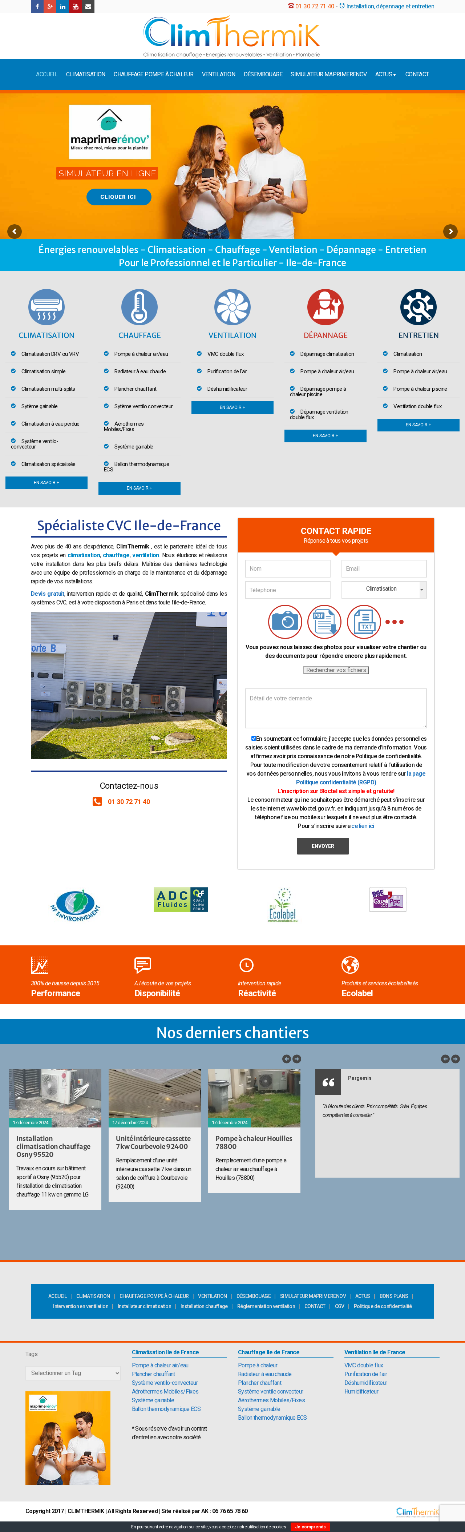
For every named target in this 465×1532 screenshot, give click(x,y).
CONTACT (417, 74)
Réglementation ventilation (266, 1306)
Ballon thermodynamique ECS (166, 1409)
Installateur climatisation (144, 1306)
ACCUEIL (46, 74)
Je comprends (310, 1526)
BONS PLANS (394, 1296)
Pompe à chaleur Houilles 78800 (253, 1142)
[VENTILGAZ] (232, 36)
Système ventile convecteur (270, 1391)
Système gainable (153, 1400)
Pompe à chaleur (257, 1365)
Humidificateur (361, 1391)
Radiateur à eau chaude (265, 1374)
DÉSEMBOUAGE (263, 74)
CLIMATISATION (85, 74)
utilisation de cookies (266, 1526)
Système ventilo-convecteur (165, 1382)
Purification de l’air (365, 1374)
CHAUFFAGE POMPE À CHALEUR (153, 74)
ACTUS (383, 74)
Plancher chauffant (153, 1374)
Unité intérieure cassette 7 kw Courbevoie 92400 (153, 1142)
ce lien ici (362, 826)
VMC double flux (363, 1365)
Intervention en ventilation (80, 1306)
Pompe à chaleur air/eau (160, 1365)
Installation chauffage (204, 1306)
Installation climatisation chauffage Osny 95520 (53, 1146)
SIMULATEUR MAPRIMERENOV (329, 74)
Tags (31, 1354)
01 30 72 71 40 (315, 6)
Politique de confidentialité (383, 1306)
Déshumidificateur (365, 1382)
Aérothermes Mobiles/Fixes (165, 1391)
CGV (339, 1306)
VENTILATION (218, 74)
